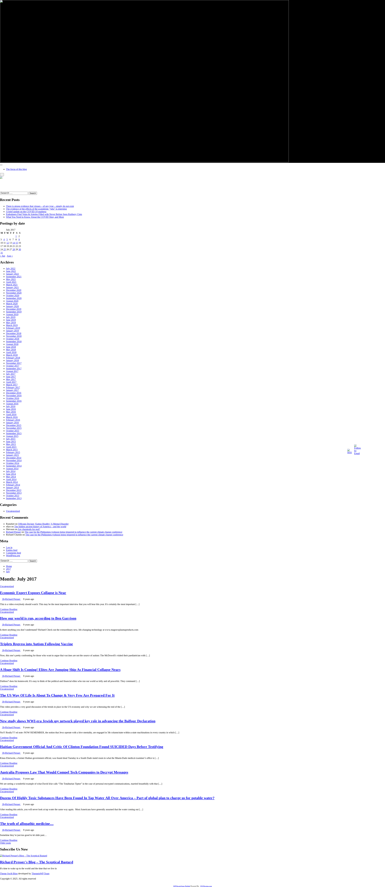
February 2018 (13, 357)
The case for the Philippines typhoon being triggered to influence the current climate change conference (73, 532)
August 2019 (12, 314)
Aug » (10, 256)
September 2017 (14, 368)
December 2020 (13, 290)
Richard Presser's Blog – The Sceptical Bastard (22, 182)
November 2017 (14, 363)
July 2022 (10, 268)
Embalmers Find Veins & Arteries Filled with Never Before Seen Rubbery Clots (44, 214)
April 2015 (11, 447)
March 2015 (12, 449)
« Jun (2, 256)
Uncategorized (13, 511)
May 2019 (11, 322)
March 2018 (12, 355)
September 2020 (14, 298)
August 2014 (12, 468)
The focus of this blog (16, 169)
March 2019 (12, 325)
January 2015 (12, 455)
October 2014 (12, 463)
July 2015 (10, 439)
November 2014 (14, 460)
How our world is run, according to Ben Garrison (38, 618)
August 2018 (12, 344)
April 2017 (11, 382)
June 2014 (11, 474)
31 (1, 252)
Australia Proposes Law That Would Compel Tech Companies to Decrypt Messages (64, 772)
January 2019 (12, 330)
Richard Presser (13, 532)
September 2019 (14, 311)
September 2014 (14, 466)
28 (13, 249)
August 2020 (12, 301)
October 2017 (12, 366)
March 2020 (12, 303)
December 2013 (13, 490)
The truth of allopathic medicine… (27, 824)
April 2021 (11, 282)
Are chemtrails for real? (29, 529)
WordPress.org (13, 555)
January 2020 (12, 306)
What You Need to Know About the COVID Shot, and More (35, 217)
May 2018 (11, 349)
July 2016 (10, 406)
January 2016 (12, 422)
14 (13, 243)
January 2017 (12, 390)
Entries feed (11, 550)
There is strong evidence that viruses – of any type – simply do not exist (40, 206)
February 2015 (13, 452)
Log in (9, 547)
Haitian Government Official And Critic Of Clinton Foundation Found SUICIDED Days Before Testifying (81, 747)
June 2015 (11, 441)
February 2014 (13, 485)
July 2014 (10, 471)
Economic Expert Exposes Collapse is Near (33, 593)
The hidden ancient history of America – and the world (40, 526)
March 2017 (12, 384)
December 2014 (13, 457)
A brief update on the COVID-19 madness (26, 211)
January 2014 (12, 487)
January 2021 (12, 287)
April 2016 (11, 414)
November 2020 (14, 293)
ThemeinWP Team (40, 873)
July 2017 (10, 374)
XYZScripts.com (206, 886)
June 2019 (11, 320)
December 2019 (13, 309)
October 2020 (12, 295)
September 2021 (14, 276)
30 (19, 249)
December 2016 (13, 393)
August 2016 (12, 403)
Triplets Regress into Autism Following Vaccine (36, 644)
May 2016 (11, 412)
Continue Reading (8, 609)
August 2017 (12, 371)
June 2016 (11, 409)
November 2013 (14, 493)
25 (4, 249)
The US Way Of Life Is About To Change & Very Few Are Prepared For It (57, 695)
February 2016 (13, 420)
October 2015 (12, 430)
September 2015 (14, 433)
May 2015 (11, 444)
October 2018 (12, 339)
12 (7, 243)
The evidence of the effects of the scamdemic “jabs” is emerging (36, 209)
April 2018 (11, 352)
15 (16, 243)
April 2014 (11, 479)
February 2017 (13, 387)
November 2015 (14, 428)
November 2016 (14, 395)
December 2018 (13, 333)
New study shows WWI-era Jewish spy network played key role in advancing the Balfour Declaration (77, 721)
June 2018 (11, 347)
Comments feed (13, 553)
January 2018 (12, 360)
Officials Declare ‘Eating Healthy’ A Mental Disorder (43, 524)
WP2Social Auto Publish (181, 886)
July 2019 (10, 317)
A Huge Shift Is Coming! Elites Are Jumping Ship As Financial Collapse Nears (60, 670)
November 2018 (14, 336)
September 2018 (14, 341)
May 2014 (11, 476)
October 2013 (12, 495)
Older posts (5, 843)
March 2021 (12, 284)
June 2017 (11, 376)
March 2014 (12, 482)
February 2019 (13, 328)
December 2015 (13, 425)
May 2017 (11, 379)
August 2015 (12, 436)
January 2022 (12, 274)
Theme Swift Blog (9, 873)
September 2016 (14, 401)
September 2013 (14, 498)
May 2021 (11, 279)
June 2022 (11, 271)
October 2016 (12, 398)
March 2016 (12, 417)
